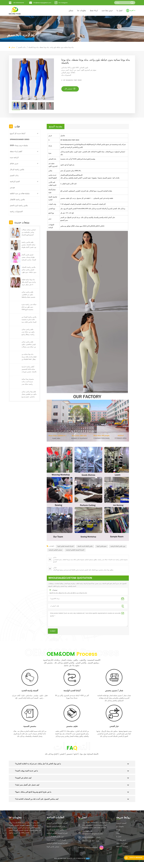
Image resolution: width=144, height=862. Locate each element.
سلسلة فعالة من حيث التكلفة (20, 193)
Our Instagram (63, 3)
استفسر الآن (69, 89)
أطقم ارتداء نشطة (16, 151)
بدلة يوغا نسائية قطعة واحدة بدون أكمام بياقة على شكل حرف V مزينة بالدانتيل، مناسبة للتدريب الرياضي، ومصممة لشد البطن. (29, 282)
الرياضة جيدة (14, 157)
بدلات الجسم (22, 47)
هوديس (12, 187)
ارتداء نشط (94, 10)
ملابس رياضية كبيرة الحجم (19, 205)
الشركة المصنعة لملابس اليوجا (65, 546)
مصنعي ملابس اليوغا (53, 846)
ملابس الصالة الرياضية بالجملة (56, 826)
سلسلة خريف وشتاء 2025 (19, 145)
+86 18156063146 (18, 3)
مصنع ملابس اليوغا (101, 546)
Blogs (118, 830)
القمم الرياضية (15, 181)
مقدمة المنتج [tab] (55, 126)
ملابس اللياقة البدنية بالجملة (85, 546)
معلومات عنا (81, 10)
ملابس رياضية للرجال (17, 169)
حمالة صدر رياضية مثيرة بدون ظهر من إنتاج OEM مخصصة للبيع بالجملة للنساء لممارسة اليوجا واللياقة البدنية (29, 307)
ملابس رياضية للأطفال (17, 199)
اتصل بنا (119, 10)
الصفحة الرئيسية (121, 823)
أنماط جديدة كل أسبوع (17, 133)
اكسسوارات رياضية (16, 211)
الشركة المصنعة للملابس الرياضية (75, 550)
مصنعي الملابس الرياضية (55, 550)
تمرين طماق (14, 163)
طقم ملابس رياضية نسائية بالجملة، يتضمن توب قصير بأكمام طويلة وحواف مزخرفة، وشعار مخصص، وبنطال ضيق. (29, 245)
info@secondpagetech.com (42, 3)
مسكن (71, 10)
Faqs (118, 833)
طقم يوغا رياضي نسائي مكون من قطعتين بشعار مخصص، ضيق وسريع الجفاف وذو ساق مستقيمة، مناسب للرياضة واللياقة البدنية (29, 394)
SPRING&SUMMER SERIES (19, 139)
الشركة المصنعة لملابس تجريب (56, 840)
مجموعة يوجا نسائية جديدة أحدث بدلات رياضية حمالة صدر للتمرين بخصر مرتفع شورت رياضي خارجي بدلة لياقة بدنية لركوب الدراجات (28, 382)
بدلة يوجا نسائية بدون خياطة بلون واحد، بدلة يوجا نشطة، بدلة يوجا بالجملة (51, 47)
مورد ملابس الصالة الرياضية (118, 546)
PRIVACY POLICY (122, 846)
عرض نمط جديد (107, 10)
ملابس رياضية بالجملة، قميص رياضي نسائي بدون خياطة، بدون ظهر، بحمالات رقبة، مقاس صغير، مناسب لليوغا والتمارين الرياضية (29, 270)
